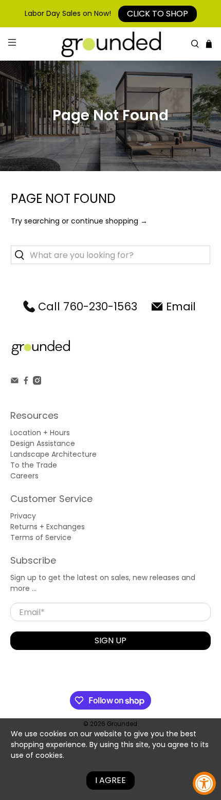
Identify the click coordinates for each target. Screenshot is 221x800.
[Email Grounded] (14, 382)
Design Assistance (42, 443)
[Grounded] (111, 44)
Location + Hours (40, 432)
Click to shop (157, 14)
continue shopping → (109, 221)
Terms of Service (40, 537)
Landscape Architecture (53, 454)
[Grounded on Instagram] (37, 382)
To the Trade (33, 465)
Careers (24, 476)
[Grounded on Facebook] (26, 382)
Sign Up (110, 640)
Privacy (23, 516)
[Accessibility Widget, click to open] (204, 783)
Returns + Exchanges (47, 527)
